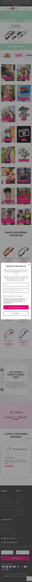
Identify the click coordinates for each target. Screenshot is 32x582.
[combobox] (7, 291)
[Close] (29, 264)
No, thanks (16, 313)
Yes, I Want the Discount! (16, 307)
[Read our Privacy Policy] (28, 298)
